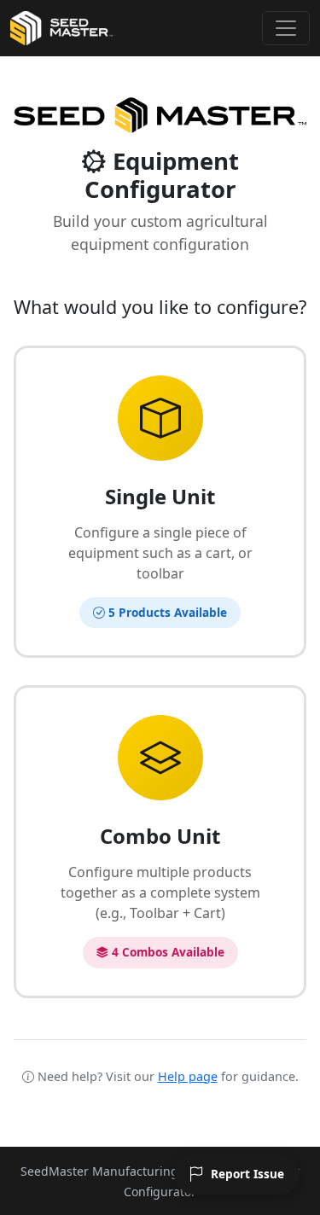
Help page (188, 1076)
